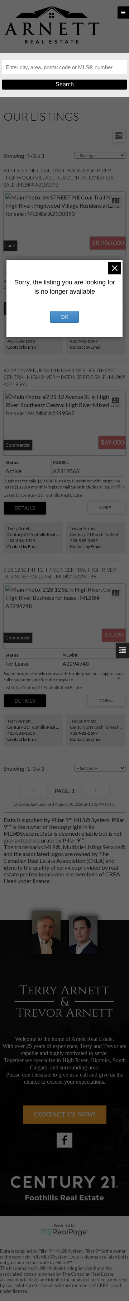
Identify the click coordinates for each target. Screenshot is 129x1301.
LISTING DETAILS (25, 508)
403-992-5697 (84, 341)
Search (65, 84)
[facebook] (64, 1140)
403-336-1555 (21, 341)
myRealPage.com (64, 1232)
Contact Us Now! (65, 1114)
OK (64, 317)
